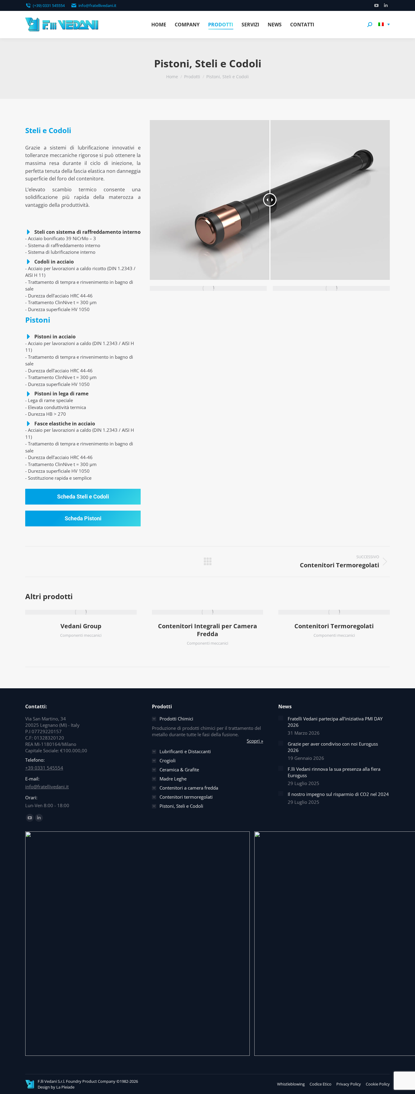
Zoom (72, 612)
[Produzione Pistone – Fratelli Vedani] (331, 288)
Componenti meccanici (80, 635)
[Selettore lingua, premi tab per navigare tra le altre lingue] (384, 24)
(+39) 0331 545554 (49, 5)
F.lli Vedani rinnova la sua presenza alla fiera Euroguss (334, 772)
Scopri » (255, 741)
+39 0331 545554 (44, 768)
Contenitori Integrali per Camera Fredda (207, 630)
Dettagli (89, 612)
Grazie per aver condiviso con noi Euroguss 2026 (333, 747)
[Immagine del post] (280, 718)
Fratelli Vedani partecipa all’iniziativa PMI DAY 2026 (335, 722)
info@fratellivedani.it (97, 5)
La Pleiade (65, 1087)
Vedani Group (80, 626)
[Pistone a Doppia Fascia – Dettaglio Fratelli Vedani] (208, 288)
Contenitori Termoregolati (334, 626)
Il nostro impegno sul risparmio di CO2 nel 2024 (338, 794)
